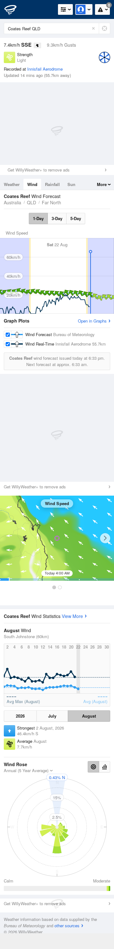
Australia (12, 202)
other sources (66, 926)
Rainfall (52, 184)
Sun (71, 184)
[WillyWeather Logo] (14, 9)
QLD (31, 202)
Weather (12, 184)
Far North (51, 202)
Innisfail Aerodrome (45, 69)
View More (72, 616)
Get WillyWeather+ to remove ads (39, 170)
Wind (32, 184)
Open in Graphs (92, 321)
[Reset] (93, 28)
